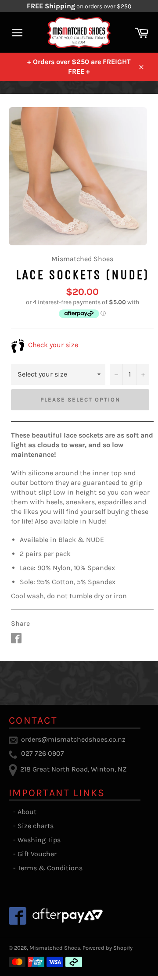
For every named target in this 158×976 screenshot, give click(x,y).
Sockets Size (29, 355)
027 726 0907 (42, 753)
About (27, 811)
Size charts (36, 826)
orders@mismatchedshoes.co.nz (73, 739)
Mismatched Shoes (54, 947)
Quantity (122, 355)
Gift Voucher (37, 854)
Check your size (52, 345)
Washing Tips (39, 840)
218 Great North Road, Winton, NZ (73, 769)
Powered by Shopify (108, 947)
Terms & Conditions (50, 868)
